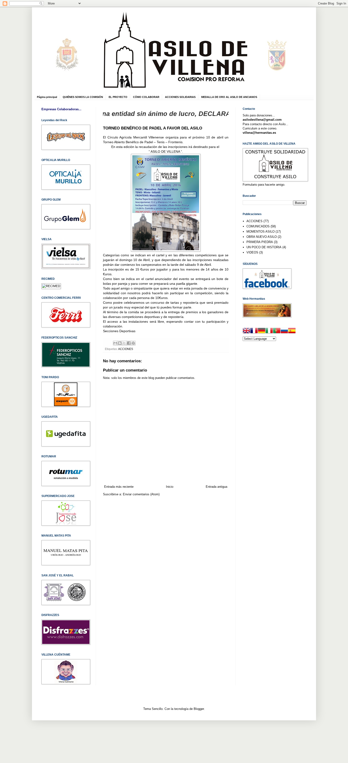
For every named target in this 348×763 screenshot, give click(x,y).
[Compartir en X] (124, 343)
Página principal (47, 97)
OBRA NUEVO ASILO (261, 237)
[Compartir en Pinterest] (133, 343)
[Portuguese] (277, 331)
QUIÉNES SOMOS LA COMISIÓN (83, 97)
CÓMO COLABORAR (146, 97)
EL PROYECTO (118, 97)
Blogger (199, 709)
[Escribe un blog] (119, 343)
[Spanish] (292, 331)
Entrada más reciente (119, 486)
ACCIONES (125, 348)
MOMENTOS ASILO (260, 231)
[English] (246, 331)
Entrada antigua (216, 486)
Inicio (169, 486)
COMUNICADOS (258, 226)
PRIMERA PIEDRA (259, 242)
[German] (261, 331)
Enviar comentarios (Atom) (141, 494)
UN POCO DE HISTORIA (263, 247)
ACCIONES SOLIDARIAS (180, 97)
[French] (254, 331)
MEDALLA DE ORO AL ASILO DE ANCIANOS (229, 97)
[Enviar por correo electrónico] (115, 343)
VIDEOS (252, 252)
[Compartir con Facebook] (128, 343)
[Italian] (269, 331)
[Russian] (284, 331)
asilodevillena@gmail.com (262, 119)
